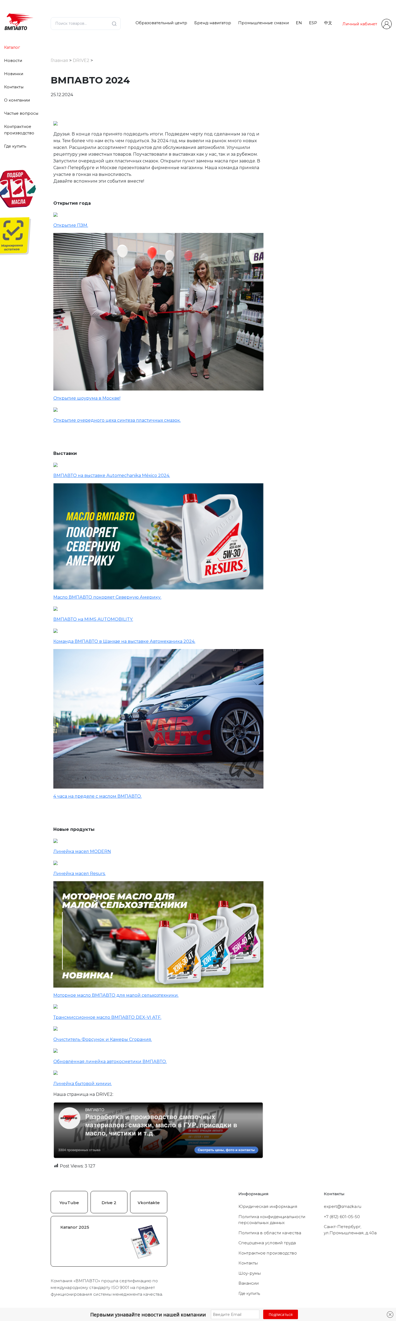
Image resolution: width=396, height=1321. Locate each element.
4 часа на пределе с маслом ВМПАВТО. (97, 796)
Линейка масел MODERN (82, 851)
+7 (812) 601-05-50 (342, 1216)
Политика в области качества (269, 1232)
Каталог (12, 47)
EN (299, 22)
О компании (17, 100)
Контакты (13, 87)
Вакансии (248, 1283)
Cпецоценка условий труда (267, 1242)
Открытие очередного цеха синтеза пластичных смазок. (117, 420)
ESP (313, 22)
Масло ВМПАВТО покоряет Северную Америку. (107, 597)
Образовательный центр (161, 22)
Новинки (13, 73)
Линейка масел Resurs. (79, 873)
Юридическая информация (267, 1206)
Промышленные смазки (263, 22)
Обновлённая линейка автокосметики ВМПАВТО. (110, 1061)
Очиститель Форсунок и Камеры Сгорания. (102, 1039)
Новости (13, 60)
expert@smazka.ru (342, 1206)
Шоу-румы (249, 1273)
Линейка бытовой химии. (82, 1083)
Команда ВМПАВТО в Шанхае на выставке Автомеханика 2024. (124, 641)
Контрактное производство (267, 1253)
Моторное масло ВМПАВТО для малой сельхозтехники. (116, 995)
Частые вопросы (21, 113)
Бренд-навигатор (212, 22)
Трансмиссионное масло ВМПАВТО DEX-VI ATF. (107, 1017)
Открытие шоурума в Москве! (86, 398)
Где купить (15, 146)
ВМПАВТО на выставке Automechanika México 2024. (111, 475)
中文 (328, 22)
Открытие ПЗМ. (70, 225)
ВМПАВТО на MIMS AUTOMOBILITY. (93, 619)
